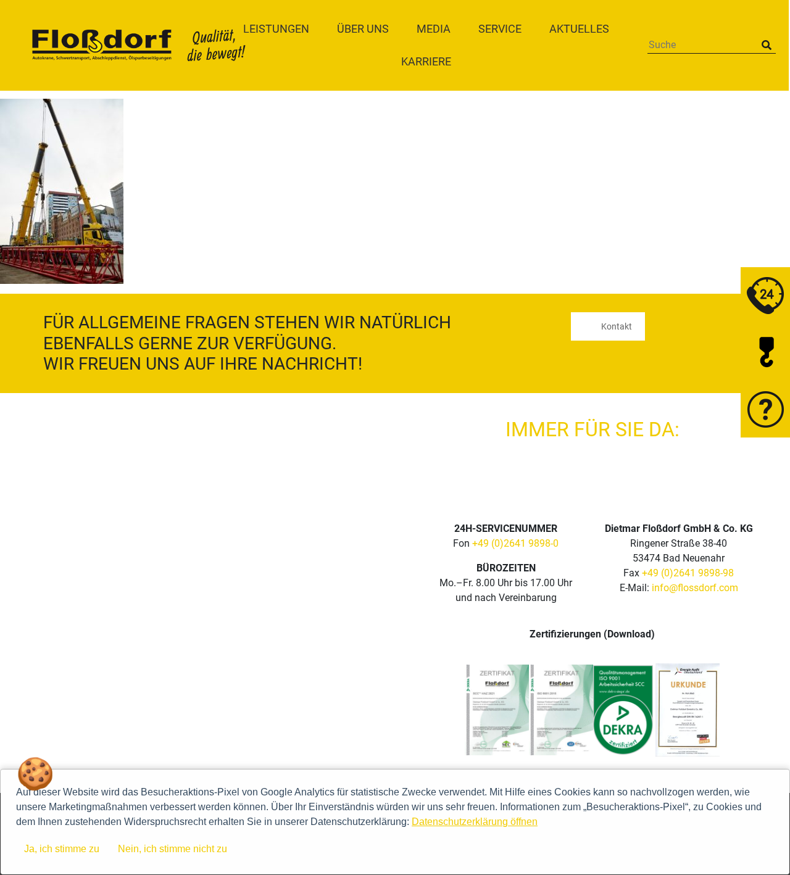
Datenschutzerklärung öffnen (475, 821)
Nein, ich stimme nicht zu (172, 849)
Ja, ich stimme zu (61, 849)
